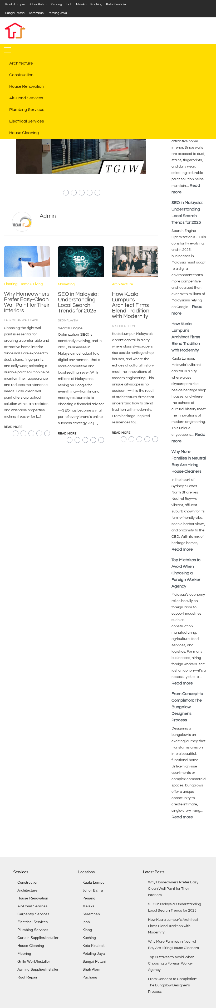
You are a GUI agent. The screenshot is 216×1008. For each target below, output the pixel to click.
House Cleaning (24, 133)
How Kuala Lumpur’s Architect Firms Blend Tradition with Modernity (130, 305)
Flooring (10, 284)
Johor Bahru (38, 4)
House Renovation (26, 86)
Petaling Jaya (57, 12)
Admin (48, 216)
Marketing (66, 284)
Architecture (21, 63)
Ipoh (69, 4)
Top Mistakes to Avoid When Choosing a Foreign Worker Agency (185, 573)
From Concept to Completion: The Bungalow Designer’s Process (187, 707)
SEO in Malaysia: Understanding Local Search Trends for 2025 (78, 302)
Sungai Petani (15, 12)
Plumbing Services (26, 109)
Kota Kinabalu (116, 4)
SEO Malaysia (68, 320)
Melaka (81, 4)
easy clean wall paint (21, 320)
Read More (13, 426)
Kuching (96, 4)
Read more (182, 549)
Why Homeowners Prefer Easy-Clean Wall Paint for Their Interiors (27, 302)
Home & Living (31, 284)
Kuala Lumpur (15, 4)
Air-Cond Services (26, 98)
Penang (56, 4)
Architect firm (123, 326)
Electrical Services (26, 121)
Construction (21, 75)
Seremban (36, 12)
